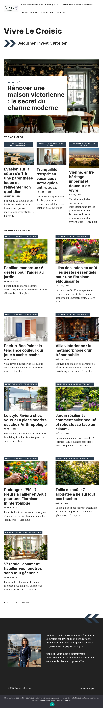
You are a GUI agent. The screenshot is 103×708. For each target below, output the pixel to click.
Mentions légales (87, 688)
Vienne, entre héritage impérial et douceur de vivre (81, 181)
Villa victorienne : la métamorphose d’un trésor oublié (74, 350)
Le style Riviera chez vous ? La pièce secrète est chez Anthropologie (25, 420)
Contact (62, 12)
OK (52, 704)
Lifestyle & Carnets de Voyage (36, 12)
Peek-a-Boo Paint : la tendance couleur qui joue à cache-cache (23, 350)
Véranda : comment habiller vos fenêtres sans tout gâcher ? (23, 568)
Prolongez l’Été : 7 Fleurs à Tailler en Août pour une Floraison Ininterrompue (25, 496)
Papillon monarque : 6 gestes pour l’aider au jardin (24, 272)
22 (16, 602)
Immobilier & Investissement (77, 5)
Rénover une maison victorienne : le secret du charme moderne (36, 97)
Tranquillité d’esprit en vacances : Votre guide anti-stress (47, 178)
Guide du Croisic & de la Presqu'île (75, 384)
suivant (24, 602)
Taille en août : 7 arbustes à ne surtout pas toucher (75, 494)
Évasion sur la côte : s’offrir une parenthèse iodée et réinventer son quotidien (18, 180)
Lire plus (9, 215)
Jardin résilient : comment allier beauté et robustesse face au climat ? (76, 422)
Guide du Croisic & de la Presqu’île (39, 5)
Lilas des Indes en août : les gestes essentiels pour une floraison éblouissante (76, 275)
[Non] (100, 701)
